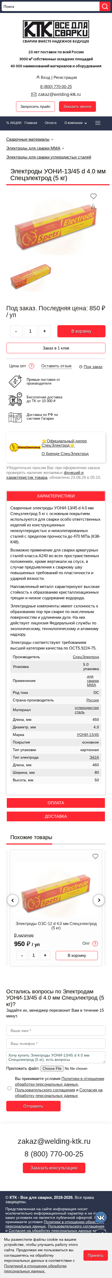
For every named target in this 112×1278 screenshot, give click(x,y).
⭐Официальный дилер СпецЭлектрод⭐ (64, 443)
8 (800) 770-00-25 (56, 86)
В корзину (81, 331)
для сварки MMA (93, 680)
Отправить (33, 1106)
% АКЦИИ (13, 123)
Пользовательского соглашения (45, 1090)
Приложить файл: (23, 1068)
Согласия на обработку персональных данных (50, 1230)
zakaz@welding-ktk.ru (59, 94)
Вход (45, 77)
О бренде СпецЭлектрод (65, 454)
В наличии (23, 935)
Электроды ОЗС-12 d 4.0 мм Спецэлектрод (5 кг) (56, 925)
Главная (30, 123)
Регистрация (65, 77)
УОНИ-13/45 (88, 735)
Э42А (94, 757)
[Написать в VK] (101, 1218)
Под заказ (93, 366)
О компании (73, 123)
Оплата (51, 123)
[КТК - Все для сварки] (56, 32)
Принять (96, 1255)
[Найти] (104, 6)
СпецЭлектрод (86, 657)
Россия (92, 700)
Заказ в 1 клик (56, 348)
